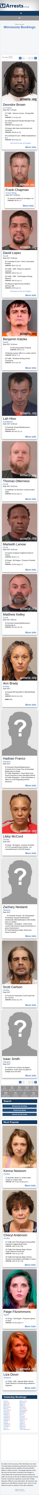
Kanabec (7, 1423)
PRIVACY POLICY (19, 1489)
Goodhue (7, 1416)
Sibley (22, 1420)
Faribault (7, 1413)
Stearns (6, 761)
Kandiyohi (8, 421)
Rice (21, 1414)
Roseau (22, 1416)
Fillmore (6, 1414)
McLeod (6, 1429)
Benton (6, 1405)
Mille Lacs (23, 1401)
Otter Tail (23, 1408)
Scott (5, 256)
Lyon (5, 1428)
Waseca (22, 1426)
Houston (6, 1419)
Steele (22, 1423)
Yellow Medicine (25, 1429)
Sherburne (23, 1419)
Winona (22, 1428)
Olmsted (23, 1407)
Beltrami (6, 1404)
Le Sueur (7, 108)
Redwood (23, 1411)
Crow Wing (11, 193)
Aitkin (6, 1401)
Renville (22, 1413)
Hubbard (6, 1420)
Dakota (6, 1411)
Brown (6, 1408)
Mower (22, 1404)
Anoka (6, 686)
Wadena (22, 1425)
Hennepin (7, 1417)
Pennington (23, 1410)
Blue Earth (7, 1407)
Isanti (5, 342)
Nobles (22, 1405)
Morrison (23, 1402)
